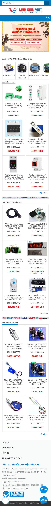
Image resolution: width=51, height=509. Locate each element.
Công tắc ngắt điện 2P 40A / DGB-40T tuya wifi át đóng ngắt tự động (37, 141)
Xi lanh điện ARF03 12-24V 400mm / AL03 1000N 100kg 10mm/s (14, 346)
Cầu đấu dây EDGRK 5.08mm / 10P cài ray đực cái (13, 106)
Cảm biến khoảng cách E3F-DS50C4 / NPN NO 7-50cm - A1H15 (14, 226)
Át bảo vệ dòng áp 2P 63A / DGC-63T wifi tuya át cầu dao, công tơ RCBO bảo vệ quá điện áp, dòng (37, 179)
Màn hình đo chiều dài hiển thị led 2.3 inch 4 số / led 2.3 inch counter (37, 262)
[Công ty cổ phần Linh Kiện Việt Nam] (25, 10)
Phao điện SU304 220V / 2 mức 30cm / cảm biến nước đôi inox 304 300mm (37, 419)
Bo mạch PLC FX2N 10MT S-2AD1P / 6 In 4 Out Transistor (14, 262)
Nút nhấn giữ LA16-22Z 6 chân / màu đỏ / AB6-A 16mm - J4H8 (37, 346)
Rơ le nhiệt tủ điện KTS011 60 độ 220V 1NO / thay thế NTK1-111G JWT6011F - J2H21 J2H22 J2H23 (14, 299)
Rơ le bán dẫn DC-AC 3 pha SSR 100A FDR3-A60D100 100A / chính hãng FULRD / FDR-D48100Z (37, 299)
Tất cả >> (44, 193)
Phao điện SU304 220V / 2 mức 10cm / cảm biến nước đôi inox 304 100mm (13, 419)
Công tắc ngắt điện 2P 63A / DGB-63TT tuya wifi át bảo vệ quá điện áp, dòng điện (37, 106)
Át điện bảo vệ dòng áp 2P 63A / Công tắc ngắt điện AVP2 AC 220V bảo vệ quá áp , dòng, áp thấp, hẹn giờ (13, 179)
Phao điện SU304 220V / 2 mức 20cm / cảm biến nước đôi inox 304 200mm (13, 383)
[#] (25, 36)
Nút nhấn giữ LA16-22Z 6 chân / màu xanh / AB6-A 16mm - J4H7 (37, 382)
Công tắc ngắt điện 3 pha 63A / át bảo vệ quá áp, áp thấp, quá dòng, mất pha (13, 142)
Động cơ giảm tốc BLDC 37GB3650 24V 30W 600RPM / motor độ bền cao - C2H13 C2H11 (37, 227)
